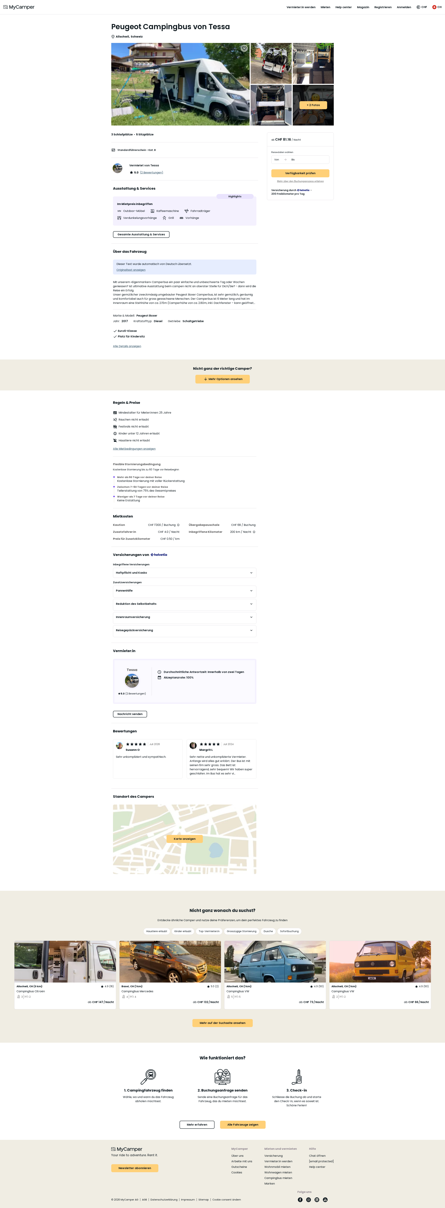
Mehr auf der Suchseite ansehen (222, 1023)
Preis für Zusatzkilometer (131, 539)
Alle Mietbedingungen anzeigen (134, 449)
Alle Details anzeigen (127, 346)
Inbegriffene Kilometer (205, 532)
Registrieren (383, 7)
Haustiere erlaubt (156, 931)
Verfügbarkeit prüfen (300, 173)
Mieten (325, 7)
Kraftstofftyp (143, 321)
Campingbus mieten (278, 1178)
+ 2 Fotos (313, 105)
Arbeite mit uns (241, 1161)
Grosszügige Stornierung (241, 931)
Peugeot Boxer (146, 316)
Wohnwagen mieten (278, 1172)
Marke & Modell (123, 316)
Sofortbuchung (289, 931)
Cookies (236, 1172)
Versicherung (273, 1156)
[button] (421, 7)
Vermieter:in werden (301, 7)
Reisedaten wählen (282, 152)
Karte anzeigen (185, 839)
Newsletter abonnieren (135, 1168)
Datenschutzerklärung (164, 1199)
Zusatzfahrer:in (124, 532)
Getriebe (174, 321)
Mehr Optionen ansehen (225, 379)
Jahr (116, 321)
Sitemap (204, 1199)
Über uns (237, 1156)
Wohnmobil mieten (277, 1167)
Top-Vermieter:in (209, 931)
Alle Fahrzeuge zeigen (242, 1125)
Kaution (119, 525)
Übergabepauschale (204, 525)
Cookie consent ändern (226, 1199)
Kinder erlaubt (183, 931)
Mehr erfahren (197, 1125)
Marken (269, 1184)
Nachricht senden (130, 714)
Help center (343, 7)
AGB (144, 1199)
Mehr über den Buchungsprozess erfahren (300, 181)
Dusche (268, 931)
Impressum (188, 1199)
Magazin (363, 7)
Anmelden (404, 7)
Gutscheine (239, 1167)
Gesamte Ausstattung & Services (141, 234)
